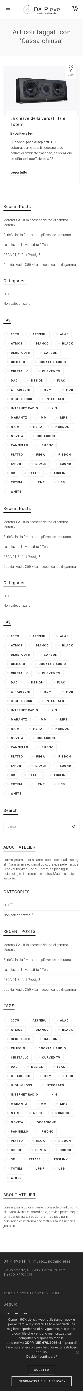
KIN (54, 408)
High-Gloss (21, 399)
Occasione (46, 436)
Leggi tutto (18, 172)
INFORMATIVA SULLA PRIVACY (42, 1381)
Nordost (63, 426)
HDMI (48, 389)
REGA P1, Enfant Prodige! (21, 255)
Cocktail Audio (52, 362)
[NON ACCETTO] (77, 1352)
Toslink (61, 473)
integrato (54, 399)
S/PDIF (16, 464)
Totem (16, 482)
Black (67, 343)
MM (44, 417)
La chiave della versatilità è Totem (27, 245)
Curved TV (51, 371)
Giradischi (20, 389)
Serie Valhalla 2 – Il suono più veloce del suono (37, 235)
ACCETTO (41, 1370)
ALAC (64, 334)
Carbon (51, 352)
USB (61, 482)
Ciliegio (18, 362)
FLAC (61, 380)
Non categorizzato (16, 303)
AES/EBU (40, 334)
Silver (40, 464)
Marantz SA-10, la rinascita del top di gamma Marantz (35, 222)
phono (47, 445)
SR (13, 473)
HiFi (6, 294)
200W (15, 334)
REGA (40, 454)
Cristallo (20, 371)
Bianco (42, 343)
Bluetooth (20, 352)
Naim (15, 426)
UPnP (40, 482)
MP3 (63, 417)
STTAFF (34, 473)
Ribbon (64, 454)
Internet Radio (24, 408)
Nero (37, 426)
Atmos (16, 343)
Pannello (19, 445)
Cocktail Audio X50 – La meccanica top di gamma (39, 265)
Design (37, 380)
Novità (17, 436)
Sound (65, 464)
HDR (69, 389)
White (16, 491)
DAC (14, 380)
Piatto (17, 454)
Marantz (19, 417)
